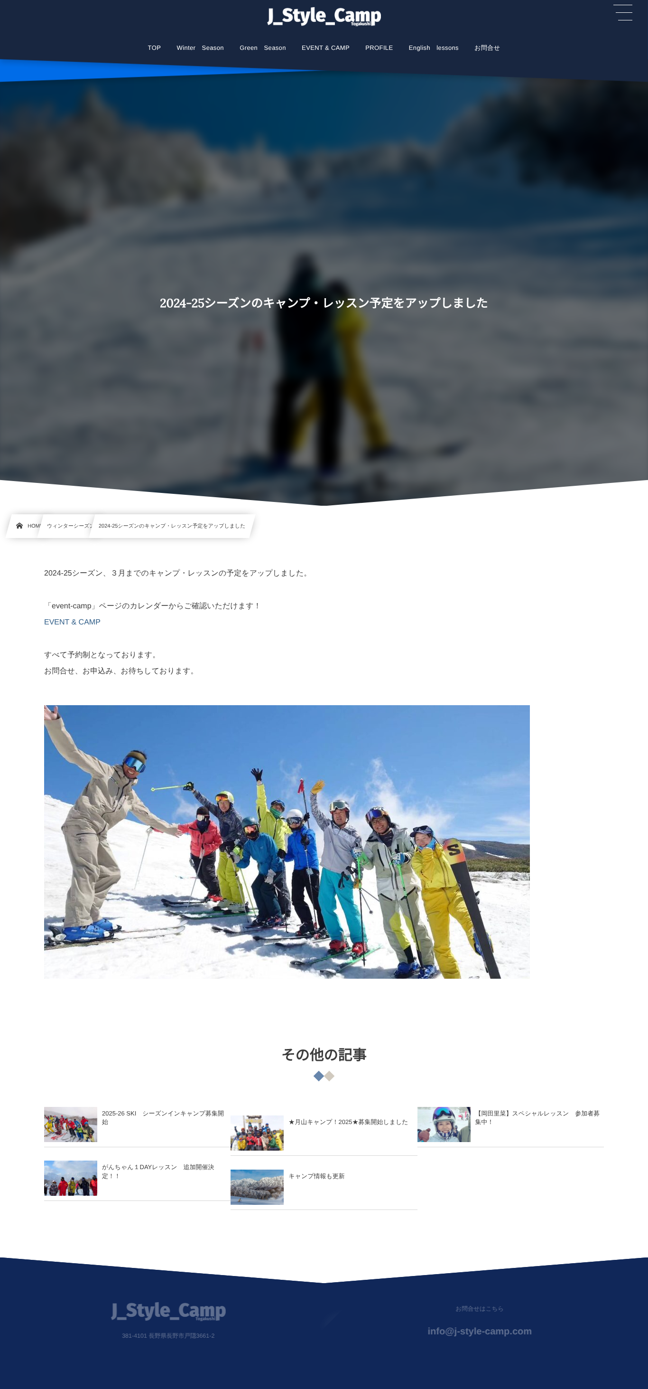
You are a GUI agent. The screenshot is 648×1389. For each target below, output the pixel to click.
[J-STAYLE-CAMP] (324, 16)
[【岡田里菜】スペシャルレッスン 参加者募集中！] (444, 1124)
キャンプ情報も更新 (316, 1176)
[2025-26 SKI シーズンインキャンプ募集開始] (70, 1124)
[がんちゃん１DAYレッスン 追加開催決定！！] (70, 1178)
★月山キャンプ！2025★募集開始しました (348, 1121)
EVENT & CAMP (72, 622)
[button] (623, 13)
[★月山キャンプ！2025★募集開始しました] (257, 1133)
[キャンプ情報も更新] (257, 1187)
